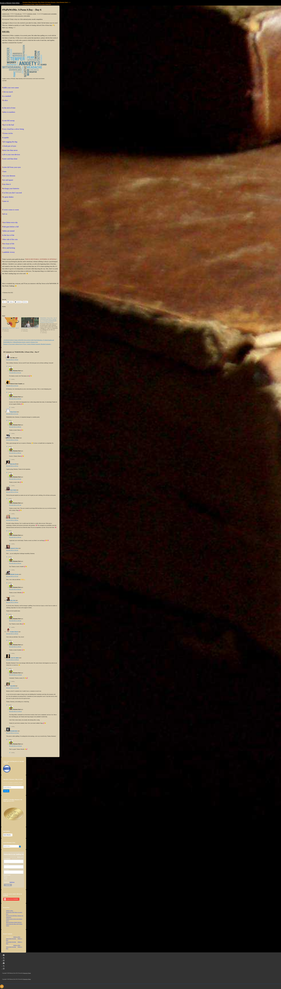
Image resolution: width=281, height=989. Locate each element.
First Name (6, 864)
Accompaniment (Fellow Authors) (31, 4)
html (6, 877)
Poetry (34, 13)
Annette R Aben (14, 548)
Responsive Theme (27, 973)
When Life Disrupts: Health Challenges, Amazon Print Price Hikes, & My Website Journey (14, 924)
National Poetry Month (8, 16)
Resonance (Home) (27, 2)
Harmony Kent (46, 13)
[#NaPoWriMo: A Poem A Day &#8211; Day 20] (11, 322)
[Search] (20, 846)
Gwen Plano (13, 518)
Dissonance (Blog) (36, 2)
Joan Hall (12, 685)
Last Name (6, 869)
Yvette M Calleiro (14, 657)
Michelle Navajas (14, 574)
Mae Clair (12, 600)
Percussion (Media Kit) (45, 4)
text (6, 878)
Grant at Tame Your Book (11, 938)
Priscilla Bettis (13, 731)
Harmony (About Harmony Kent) (59, 2)
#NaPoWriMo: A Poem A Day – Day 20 (10, 328)
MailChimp (12, 882)
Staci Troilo (13, 490)
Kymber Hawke (14, 631)
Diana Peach (13, 411)
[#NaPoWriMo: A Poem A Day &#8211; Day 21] (30, 322)
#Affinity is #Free (9, 910)
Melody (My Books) (46, 2)
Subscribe (6, 791)
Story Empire (27, 16)
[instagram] (3, 961)
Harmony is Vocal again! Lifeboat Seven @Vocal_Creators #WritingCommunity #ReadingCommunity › (27, 344)
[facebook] (3, 955)
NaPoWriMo (54, 13)
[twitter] (3, 958)
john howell (13, 464)
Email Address (7, 859)
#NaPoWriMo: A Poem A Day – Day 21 (29, 328)
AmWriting (29, 13)
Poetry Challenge (18, 16)
